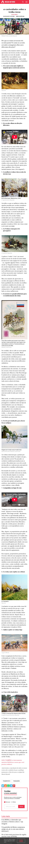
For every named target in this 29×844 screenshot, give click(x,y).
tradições (16, 781)
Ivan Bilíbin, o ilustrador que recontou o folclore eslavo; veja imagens (12, 822)
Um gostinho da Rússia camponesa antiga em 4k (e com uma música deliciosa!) (13, 829)
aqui (8, 840)
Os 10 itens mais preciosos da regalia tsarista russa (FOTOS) (14, 835)
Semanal (8, 802)
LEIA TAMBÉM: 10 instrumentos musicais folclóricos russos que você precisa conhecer (13, 762)
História (14, 14)
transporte (6, 781)
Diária (14, 802)
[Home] (3, 2)
